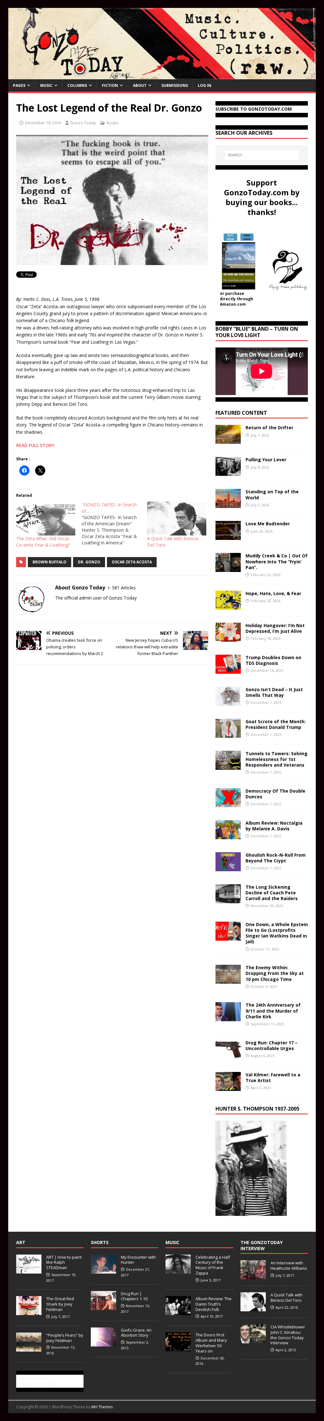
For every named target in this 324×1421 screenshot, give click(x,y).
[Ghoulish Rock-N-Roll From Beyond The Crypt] (228, 867)
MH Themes (102, 1407)
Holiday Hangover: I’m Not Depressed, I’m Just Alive (275, 628)
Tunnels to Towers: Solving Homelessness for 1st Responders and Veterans (277, 759)
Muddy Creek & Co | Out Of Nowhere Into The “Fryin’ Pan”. (277, 561)
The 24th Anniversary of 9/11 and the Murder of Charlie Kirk (273, 1010)
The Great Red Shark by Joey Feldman (60, 1304)
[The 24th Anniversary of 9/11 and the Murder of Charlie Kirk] (228, 1018)
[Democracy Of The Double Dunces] (228, 803)
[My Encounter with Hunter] (103, 1270)
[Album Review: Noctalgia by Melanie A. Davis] (228, 835)
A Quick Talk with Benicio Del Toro (286, 1297)
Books (113, 123)
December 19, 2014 (43, 123)
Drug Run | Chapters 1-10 (134, 1296)
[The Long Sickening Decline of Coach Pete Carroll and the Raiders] (228, 899)
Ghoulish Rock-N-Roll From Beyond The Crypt (276, 858)
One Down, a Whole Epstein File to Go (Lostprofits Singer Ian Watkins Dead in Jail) (277, 933)
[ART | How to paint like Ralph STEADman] (28, 1270)
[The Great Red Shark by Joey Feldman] (28, 1312)
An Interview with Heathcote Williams (289, 1265)
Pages (19, 85)
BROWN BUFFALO (49, 562)
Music (46, 85)
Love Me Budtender (268, 524)
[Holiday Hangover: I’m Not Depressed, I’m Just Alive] (228, 638)
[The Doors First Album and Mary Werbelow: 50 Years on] (178, 1348)
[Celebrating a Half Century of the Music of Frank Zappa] (178, 1270)
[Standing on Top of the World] (228, 504)
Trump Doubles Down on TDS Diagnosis (273, 660)
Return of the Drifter (269, 428)
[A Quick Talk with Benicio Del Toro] (176, 518)
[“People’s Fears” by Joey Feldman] (28, 1348)
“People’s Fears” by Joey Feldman (64, 1337)
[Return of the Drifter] (228, 440)
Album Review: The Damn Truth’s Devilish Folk (214, 1304)
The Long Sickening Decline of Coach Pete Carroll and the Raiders (272, 892)
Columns (77, 85)
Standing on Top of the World (272, 494)
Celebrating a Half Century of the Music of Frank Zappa (213, 1265)
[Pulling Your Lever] (228, 472)
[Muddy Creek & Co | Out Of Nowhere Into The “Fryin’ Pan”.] (228, 568)
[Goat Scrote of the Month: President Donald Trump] (228, 734)
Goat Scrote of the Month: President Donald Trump (276, 724)
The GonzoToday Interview (261, 1245)
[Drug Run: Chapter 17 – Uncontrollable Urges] (228, 1055)
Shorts (100, 1242)
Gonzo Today (83, 123)
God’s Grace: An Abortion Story (136, 1332)
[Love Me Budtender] (228, 536)
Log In (204, 85)
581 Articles (124, 588)
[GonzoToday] (162, 76)
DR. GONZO (89, 562)
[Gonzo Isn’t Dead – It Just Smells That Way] (228, 702)
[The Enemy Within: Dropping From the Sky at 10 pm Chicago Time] (228, 980)
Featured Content (241, 412)
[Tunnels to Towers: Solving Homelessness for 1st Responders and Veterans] (228, 766)
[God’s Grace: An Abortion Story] (103, 1343)
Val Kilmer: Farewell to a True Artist (273, 1077)
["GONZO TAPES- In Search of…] (114, 524)
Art (20, 1242)
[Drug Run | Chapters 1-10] (103, 1306)
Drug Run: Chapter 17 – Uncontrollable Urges (271, 1045)
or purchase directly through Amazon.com (236, 299)
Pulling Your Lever (266, 460)
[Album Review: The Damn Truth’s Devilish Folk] (178, 1311)
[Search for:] (261, 155)
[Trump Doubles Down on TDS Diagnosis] (228, 670)
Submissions (174, 85)
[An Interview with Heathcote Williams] (253, 1276)
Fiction (110, 85)
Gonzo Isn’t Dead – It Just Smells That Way (274, 692)
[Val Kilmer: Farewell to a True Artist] (228, 1087)
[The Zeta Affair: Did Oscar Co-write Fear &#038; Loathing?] (45, 518)
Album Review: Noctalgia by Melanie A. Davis (274, 826)
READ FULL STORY (35, 445)
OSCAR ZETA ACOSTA (132, 562)
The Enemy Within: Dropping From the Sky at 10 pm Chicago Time (275, 973)
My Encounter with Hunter (138, 1259)
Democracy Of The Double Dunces (275, 794)
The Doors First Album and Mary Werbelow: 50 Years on (211, 1343)
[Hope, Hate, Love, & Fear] (228, 606)
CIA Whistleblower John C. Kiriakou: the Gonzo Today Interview (288, 1335)
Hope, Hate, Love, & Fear (273, 593)
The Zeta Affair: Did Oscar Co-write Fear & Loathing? (43, 541)
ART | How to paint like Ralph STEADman (64, 1262)
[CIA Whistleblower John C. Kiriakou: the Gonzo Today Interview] (253, 1340)
